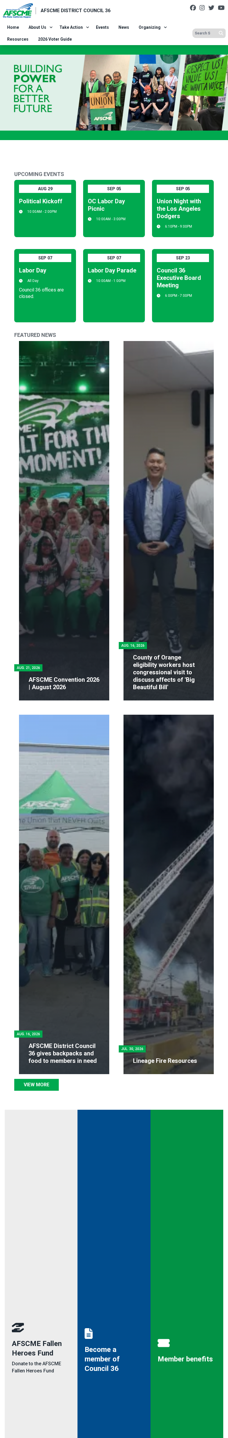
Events (102, 27)
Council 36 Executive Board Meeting (179, 278)
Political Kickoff (40, 201)
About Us (37, 27)
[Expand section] (51, 27)
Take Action (71, 27)
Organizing (150, 27)
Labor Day (32, 270)
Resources (17, 39)
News (123, 27)
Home (13, 27)
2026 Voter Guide (55, 39)
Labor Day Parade (112, 270)
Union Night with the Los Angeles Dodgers (179, 209)
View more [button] (36, 1084)
